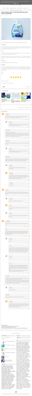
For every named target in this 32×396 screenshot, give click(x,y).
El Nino (23, 356)
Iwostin (21, 364)
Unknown (11, 301)
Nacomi (20, 372)
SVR (22, 380)
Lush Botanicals (21, 367)
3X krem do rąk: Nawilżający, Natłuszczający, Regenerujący (8, 360)
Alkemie (20, 343)
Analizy (7, 8)
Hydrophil (22, 363)
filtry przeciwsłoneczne (4, 371)
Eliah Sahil (26, 356)
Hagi (23, 360)
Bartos (25, 348)
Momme (25, 371)
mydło (6, 380)
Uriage (23, 384)
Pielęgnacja (19, 8)
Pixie (29, 376)
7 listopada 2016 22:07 (7, 141)
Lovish (17, 367)
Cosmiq (17, 352)
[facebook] (13, 333)
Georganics (27, 359)
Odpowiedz (25, 119)
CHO (17, 351)
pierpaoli (21, 388)
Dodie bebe (20, 355)
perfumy (10, 384)
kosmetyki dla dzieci (7, 372)
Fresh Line (18, 359)
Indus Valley (25, 363)
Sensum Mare (28, 380)
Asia (6, 189)
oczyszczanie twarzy (10, 380)
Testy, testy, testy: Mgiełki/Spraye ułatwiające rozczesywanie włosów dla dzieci (16, 101)
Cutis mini (20, 352)
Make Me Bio (25, 367)
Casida (19, 351)
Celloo (22, 351)
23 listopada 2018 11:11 (11, 288)
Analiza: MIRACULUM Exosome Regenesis (10, 352)
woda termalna (3, 388)
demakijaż (8, 367)
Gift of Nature (18, 360)
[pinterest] (17, 333)
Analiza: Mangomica (7, 337)
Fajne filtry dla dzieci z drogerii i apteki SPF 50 (10, 349)
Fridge (20, 359)
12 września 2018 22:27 (11, 246)
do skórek (9, 368)
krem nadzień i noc (12, 376)
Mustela (17, 372)
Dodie (17, 355)
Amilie (22, 344)
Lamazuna (28, 364)
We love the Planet (27, 384)
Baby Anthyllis (18, 347)
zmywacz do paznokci (8, 388)
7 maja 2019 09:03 (10, 302)
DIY (28, 8)
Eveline (29, 356)
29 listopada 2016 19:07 (11, 199)
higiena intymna (10, 371)
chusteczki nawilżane (24, 99)
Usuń (28, 119)
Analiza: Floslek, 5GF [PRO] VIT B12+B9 (10, 341)
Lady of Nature (24, 364)
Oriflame (21, 376)
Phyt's (27, 376)
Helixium (29, 360)
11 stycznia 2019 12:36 (7, 295)
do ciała (3, 368)
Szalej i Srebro (7, 356)
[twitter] (15, 333)
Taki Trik (12, 10)
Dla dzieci (25, 8)
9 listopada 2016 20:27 (11, 149)
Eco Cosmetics (27, 355)
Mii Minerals (26, 368)
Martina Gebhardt (19, 368)
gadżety (16, 10)
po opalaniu (13, 384)
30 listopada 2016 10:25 (11, 206)
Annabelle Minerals (26, 344)
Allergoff (23, 343)
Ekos (20, 356)
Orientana (18, 376)
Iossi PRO (18, 364)
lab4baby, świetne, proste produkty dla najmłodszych (25, 101)
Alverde (20, 344)
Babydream (25, 347)
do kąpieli (6, 368)
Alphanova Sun (26, 343)
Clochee (24, 351)
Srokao (11, 148)
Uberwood (18, 384)
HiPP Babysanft (18, 363)
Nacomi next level (24, 372)
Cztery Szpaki (24, 352)
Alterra (17, 344)
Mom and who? (21, 371)
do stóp (12, 368)
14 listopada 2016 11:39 (7, 157)
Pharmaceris (24, 376)
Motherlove (28, 371)
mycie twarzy (3, 380)
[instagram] (19, 333)
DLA (27, 352)
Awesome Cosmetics (4, 99)
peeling (7, 384)
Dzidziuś (23, 355)
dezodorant (11, 367)
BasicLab (27, 348)
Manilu (28, 367)
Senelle (25, 380)
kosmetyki (3, 372)
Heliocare (26, 360)
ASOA (17, 343)
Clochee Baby (27, 351)
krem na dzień (7, 376)
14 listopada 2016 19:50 (11, 166)
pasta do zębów (4, 384)
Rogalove (20, 380)
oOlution (18, 388)
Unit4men (21, 384)
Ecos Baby (18, 356)
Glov (21, 360)
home (4, 8)
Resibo (17, 380)
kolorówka (14, 371)
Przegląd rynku (13, 8)
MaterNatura (23, 368)
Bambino (29, 347)
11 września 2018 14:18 (11, 239)
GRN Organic (23, 359)
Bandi (17, 348)
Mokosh (17, 371)
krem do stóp (3, 376)
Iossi (28, 363)
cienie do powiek (4, 367)
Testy (20, 10)
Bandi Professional (21, 348)
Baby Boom (22, 347)
